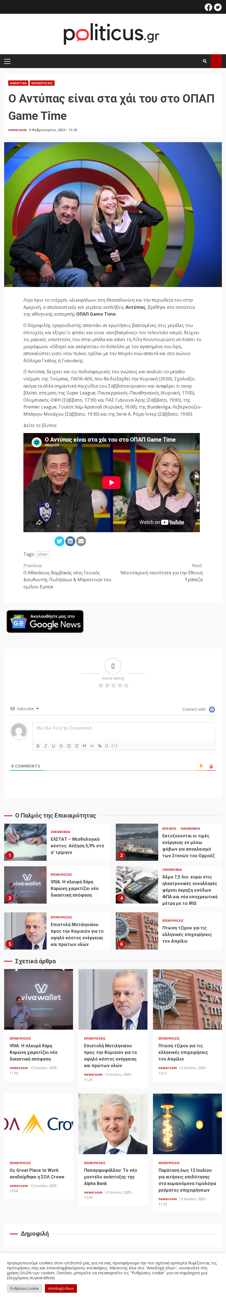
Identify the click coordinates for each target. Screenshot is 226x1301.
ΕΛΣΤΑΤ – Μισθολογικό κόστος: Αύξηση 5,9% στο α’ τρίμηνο (25, 842)
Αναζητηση (216, 61)
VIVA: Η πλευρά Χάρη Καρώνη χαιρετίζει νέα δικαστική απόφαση (25, 885)
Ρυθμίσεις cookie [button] (24, 1288)
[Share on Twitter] (59, 541)
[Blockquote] (84, 746)
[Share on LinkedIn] (70, 541)
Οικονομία (60, 831)
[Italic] (46, 746)
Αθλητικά (18, 83)
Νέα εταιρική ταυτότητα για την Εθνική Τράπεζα (161, 572)
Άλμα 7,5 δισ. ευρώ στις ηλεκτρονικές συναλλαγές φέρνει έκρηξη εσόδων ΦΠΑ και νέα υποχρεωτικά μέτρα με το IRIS (137, 885)
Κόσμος (170, 828)
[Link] (100, 746)
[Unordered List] (76, 746)
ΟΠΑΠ (42, 554)
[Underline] (53, 746)
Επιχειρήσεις (42, 83)
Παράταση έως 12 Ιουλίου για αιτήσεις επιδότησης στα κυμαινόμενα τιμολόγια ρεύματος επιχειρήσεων (187, 1124)
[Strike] (61, 746)
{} (107, 745)
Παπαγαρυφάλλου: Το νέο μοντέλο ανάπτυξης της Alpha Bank (113, 1124)
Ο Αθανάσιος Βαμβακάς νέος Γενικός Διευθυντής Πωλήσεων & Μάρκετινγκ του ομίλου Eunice (67, 576)
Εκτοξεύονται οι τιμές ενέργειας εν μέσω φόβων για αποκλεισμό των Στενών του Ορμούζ (137, 842)
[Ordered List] (69, 746)
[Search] (205, 61)
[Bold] (38, 746)
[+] (115, 745)
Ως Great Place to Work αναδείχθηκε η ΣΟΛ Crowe (38, 1124)
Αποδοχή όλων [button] (61, 1288)
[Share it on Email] (81, 541)
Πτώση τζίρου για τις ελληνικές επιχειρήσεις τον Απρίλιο (137, 931)
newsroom (18, 130)
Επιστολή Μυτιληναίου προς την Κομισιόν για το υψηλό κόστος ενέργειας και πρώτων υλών (25, 931)
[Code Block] (92, 746)
